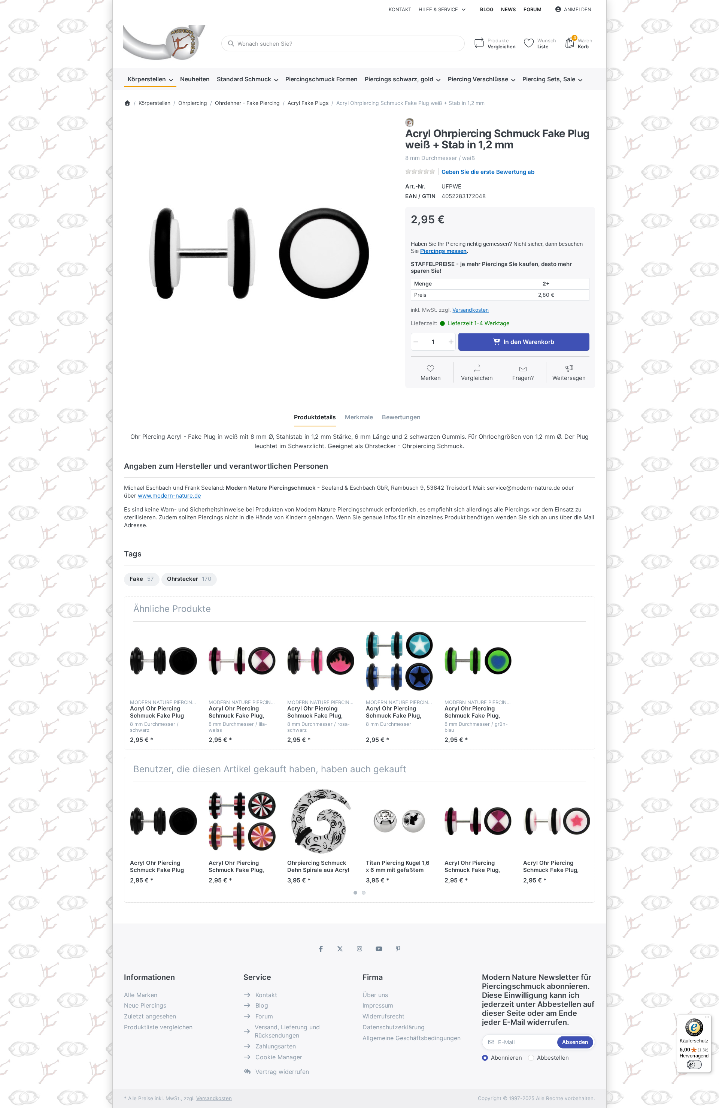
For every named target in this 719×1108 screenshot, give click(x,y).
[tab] (315, 417)
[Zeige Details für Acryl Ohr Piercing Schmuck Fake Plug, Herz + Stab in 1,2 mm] (478, 660)
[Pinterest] (398, 949)
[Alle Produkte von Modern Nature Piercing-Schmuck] (409, 122)
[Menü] (707, 1018)
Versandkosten (470, 310)
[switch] (694, 1064)
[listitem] (259, 253)
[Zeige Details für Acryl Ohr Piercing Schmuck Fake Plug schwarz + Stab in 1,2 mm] (163, 660)
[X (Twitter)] (340, 949)
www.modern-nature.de (169, 495)
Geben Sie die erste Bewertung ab (488, 171)
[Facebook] (321, 949)
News (508, 9)
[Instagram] (359, 949)
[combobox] (343, 43)
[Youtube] (379, 949)
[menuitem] (150, 79)
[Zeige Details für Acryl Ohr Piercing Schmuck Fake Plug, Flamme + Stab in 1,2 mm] (320, 660)
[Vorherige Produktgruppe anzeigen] (132, 842)
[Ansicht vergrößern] (259, 253)
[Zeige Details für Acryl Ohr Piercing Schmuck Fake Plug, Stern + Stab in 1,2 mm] (556, 821)
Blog (487, 9)
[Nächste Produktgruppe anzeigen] (586, 842)
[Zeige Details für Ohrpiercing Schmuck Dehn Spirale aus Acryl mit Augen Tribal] (320, 821)
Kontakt (400, 9)
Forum (532, 9)
